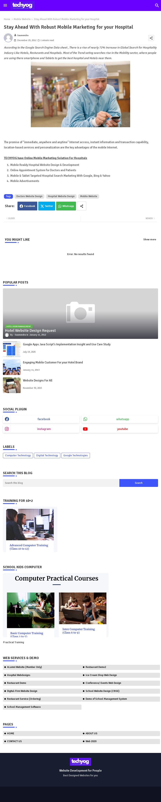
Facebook (29, 206)
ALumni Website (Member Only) (24, 667)
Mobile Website (22, 19)
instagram (44, 429)
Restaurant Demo (16, 683)
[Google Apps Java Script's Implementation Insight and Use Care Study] (12, 349)
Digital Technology (47, 455)
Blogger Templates (64, 792)
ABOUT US (91, 733)
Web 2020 (91, 741)
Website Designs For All (37, 380)
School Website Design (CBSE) (102, 691)
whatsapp (122, 419)
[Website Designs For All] (12, 385)
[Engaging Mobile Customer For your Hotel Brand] (12, 367)
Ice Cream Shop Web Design (101, 675)
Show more (149, 239)
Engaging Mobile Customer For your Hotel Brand (53, 362)
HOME (10, 733)
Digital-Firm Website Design (22, 691)
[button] (157, 5)
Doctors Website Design (29, 196)
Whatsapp (68, 206)
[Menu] (5, 5)
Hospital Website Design (61, 196)
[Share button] (81, 206)
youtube (122, 429)
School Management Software (24, 707)
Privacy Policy (12, 796)
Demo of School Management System (106, 698)
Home (7, 19)
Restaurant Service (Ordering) (24, 698)
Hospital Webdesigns (18, 675)
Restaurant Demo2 (96, 667)
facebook (44, 419)
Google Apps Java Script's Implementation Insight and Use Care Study (67, 344)
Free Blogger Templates (108, 792)
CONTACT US (14, 741)
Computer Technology (18, 455)
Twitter (49, 206)
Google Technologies (75, 455)
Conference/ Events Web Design (103, 683)
